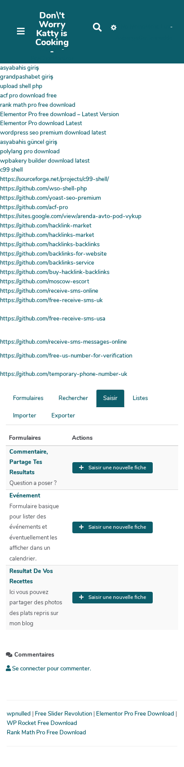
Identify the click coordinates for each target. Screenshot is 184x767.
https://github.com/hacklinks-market (47, 235)
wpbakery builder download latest (45, 161)
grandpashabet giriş (26, 77)
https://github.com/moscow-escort (44, 282)
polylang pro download (30, 152)
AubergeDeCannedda (144, 38)
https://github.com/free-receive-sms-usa (52, 319)
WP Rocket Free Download (42, 723)
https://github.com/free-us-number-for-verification (66, 356)
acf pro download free (28, 96)
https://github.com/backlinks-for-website (53, 254)
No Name (133, 27)
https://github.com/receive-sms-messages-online (63, 342)
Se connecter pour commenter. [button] (51, 669)
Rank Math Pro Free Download (46, 733)
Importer (24, 416)
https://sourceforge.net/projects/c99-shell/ (54, 179)
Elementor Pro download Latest (41, 123)
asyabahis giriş (19, 68)
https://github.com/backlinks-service (47, 263)
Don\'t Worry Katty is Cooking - (52, 33)
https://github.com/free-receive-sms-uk (51, 300)
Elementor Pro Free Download (136, 714)
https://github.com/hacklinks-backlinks (50, 244)
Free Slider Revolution (64, 714)
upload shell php (21, 86)
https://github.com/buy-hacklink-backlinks (54, 272)
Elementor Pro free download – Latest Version (59, 114)
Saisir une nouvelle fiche (116, 467)
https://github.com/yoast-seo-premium (50, 198)
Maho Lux (157, 27)
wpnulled (19, 714)
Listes (140, 398)
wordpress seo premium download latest (53, 133)
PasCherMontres (52, 59)
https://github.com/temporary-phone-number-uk (63, 374)
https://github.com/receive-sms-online (49, 291)
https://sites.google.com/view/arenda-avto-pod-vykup (71, 216)
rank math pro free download (37, 105)
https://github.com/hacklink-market (46, 226)
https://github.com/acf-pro (34, 207)
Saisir (110, 398)
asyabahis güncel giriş (28, 142)
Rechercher (73, 398)
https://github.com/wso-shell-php (43, 189)
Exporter (63, 416)
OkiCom (50, 49)
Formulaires (28, 398)
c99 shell (11, 170)
